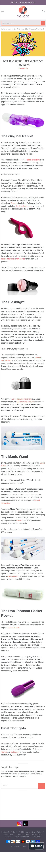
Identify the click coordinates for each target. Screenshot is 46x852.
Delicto (18, 846)
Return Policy (36, 832)
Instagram (15, 752)
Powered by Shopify (28, 846)
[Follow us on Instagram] (19, 825)
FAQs (15, 832)
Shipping (24, 832)
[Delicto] (23, 12)
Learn (9, 29)
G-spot (13, 203)
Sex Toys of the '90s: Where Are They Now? (29, 29)
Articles (8, 836)
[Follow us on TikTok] (25, 825)
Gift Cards (36, 834)
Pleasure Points (23, 834)
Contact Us (5, 832)
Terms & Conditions (22, 836)
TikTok (4, 752)
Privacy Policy (8, 834)
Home (3, 29)
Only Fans (37, 836)
